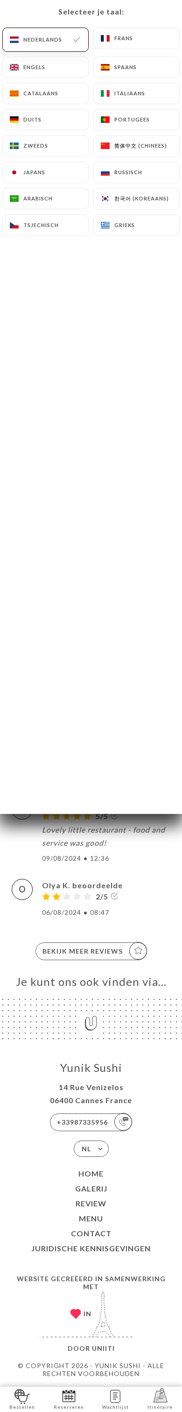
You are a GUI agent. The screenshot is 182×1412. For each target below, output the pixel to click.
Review (91, 1203)
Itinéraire (160, 1407)
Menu (91, 1218)
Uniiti (103, 1348)
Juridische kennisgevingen (91, 1248)
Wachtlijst (115, 1407)
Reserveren (69, 1407)
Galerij (91, 1188)
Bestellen (22, 1407)
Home (91, 1173)
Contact (91, 1233)
